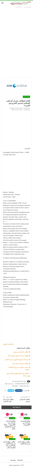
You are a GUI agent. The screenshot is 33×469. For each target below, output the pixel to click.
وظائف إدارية (26, 97)
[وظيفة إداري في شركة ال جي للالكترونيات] (24, 415)
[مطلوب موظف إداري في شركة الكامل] (24, 435)
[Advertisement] (16, 25)
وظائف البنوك (14, 385)
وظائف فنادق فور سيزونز (21, 352)
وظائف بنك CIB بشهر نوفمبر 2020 (18, 355)
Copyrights (13, 460)
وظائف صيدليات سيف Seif (20, 363)
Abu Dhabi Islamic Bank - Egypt (19, 381)
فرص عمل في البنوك (9, 383)
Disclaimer (20, 460)
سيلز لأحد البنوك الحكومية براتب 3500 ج (17, 359)
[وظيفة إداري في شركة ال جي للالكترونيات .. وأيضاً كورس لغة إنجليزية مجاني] (9, 415)
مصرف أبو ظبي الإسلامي (24, 385)
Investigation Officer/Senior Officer (22, 383)
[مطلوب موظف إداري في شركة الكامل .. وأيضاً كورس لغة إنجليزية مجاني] (9, 435)
